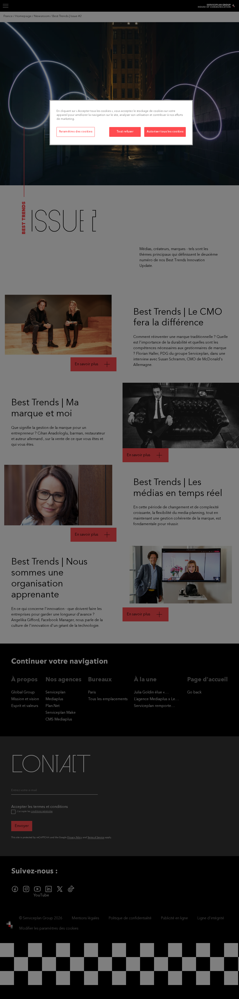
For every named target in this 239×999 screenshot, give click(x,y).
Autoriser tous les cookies (165, 131)
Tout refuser (125, 131)
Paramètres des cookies (75, 131)
